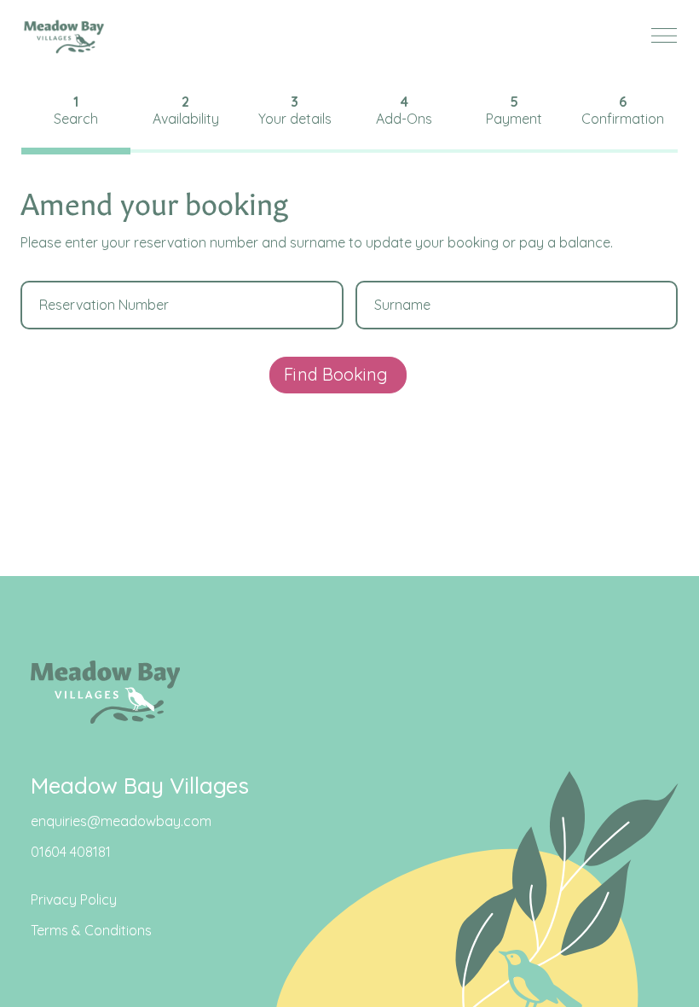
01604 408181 (71, 851)
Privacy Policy (74, 899)
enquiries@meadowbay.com (121, 820)
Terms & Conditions (91, 930)
